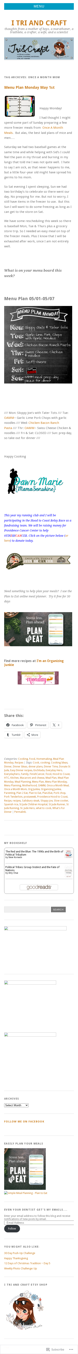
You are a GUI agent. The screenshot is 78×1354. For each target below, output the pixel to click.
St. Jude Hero (27, 808)
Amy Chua (13, 873)
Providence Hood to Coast (52, 796)
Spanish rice (11, 804)
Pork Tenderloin (13, 796)
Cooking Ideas (59, 762)
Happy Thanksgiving (16, 1258)
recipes (17, 800)
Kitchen (14, 777)
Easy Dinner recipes (21, 770)
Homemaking (44, 758)
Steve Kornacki (15, 857)
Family (24, 774)
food (48, 774)
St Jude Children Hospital (33, 804)
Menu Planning (12, 785)
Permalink (20, 811)
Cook (36, 762)
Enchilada (39, 770)
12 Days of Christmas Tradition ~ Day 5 (27, 1263)
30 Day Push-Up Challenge (19, 1253)
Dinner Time (51, 766)
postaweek (30, 796)
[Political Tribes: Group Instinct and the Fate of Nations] (68, 876)
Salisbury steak (30, 800)
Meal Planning (23, 781)
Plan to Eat (35, 793)
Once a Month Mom (15, 789)
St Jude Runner (57, 804)
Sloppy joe (47, 800)
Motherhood (29, 785)
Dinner (8, 766)
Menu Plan (38, 781)
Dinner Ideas (20, 766)
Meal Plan (51, 777)
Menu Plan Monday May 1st (29, 87)
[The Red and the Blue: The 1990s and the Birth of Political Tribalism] (68, 857)
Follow (12, 1228)
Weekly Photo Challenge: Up (20, 1268)
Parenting (9, 793)
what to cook (43, 808)
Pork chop (60, 793)
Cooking (23, 758)
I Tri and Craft (39, 23)
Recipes (19, 762)
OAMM (9, 418)
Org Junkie (34, 789)
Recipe (7, 800)
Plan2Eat (47, 793)
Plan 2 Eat (22, 793)
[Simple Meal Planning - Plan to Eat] (38, 629)
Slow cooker (61, 800)
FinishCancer (37, 774)
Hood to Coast (61, 774)
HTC (6, 777)
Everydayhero (12, 774)
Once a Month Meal (58, 785)
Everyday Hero (54, 770)
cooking (45, 762)
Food (32, 758)
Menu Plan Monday (56, 781)
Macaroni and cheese (32, 777)
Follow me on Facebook (24, 1121)
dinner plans (35, 766)
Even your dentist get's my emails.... (35, 1209)
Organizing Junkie (51, 789)
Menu (39, 6)
